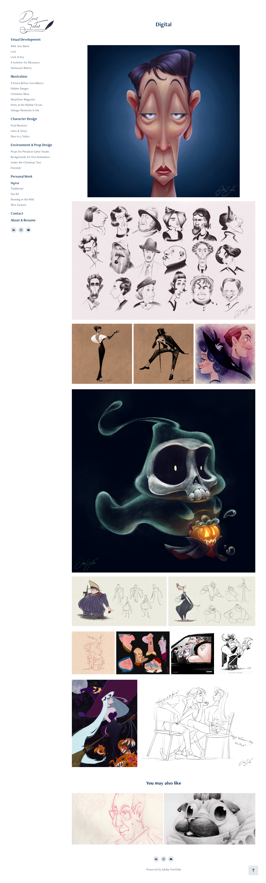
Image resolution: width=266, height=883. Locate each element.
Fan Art (15, 194)
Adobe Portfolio (171, 869)
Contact (17, 213)
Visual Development (26, 39)
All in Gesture (18, 205)
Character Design (24, 119)
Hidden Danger (20, 88)
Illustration (19, 76)
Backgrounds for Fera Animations (30, 157)
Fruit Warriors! (19, 125)
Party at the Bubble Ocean (26, 105)
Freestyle (16, 168)
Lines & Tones (19, 131)
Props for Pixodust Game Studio (30, 151)
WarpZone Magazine (23, 99)
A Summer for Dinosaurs (25, 62)
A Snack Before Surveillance (27, 83)
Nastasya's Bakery (21, 68)
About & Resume (23, 220)
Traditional (17, 188)
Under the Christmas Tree (26, 162)
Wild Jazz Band (20, 46)
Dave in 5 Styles (20, 136)
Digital (15, 183)
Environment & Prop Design (31, 145)
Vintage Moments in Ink (25, 110)
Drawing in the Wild (22, 199)
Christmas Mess (20, 94)
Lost (13, 51)
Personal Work (21, 176)
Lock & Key (17, 57)
